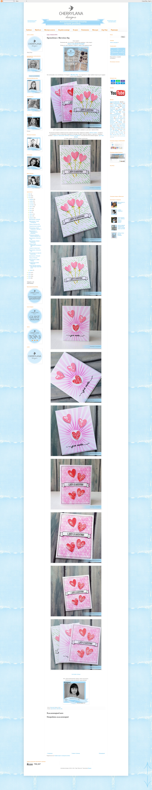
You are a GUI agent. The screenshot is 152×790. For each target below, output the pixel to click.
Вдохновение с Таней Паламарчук (34, 222)
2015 (29, 278)
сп (124, 102)
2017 (29, 274)
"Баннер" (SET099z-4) (75, 135)
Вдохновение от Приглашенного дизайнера (33, 232)
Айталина (112, 122)
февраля (31, 217)
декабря (31, 199)
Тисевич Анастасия (114, 123)
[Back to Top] (148, 768)
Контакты (85, 30)
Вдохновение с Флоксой (34, 219)
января (31, 270)
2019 (29, 197)
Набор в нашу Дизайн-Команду (121, 234)
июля (30, 208)
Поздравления (117, 113)
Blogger (89, 768)
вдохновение (53, 708)
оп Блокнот (116, 106)
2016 (29, 276)
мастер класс (113, 105)
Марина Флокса (114, 120)
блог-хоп (112, 135)
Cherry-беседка (122, 135)
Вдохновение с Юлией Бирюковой (34, 241)
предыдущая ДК (117, 103)
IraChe (111, 117)
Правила (38, 30)
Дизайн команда (64, 30)
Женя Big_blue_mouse (114, 134)
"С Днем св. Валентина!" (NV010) (61, 135)
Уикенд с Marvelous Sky (34, 224)
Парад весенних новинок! (35, 226)
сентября (31, 204)
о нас (117, 117)
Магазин (95, 30)
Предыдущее (102, 753)
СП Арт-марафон (114, 130)
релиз (121, 129)
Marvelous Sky (74, 74)
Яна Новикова (117, 127)
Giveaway (123, 134)
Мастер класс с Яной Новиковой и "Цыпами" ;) (35, 228)
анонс (116, 129)
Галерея (75, 30)
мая (30, 212)
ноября (31, 201)
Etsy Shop (104, 30)
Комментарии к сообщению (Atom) (62, 755)
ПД (110, 133)
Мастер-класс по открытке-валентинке (35, 253)
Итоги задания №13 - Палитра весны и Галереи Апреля (121, 220)
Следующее (50, 753)
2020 (29, 195)
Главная (29, 30)
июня (30, 210)
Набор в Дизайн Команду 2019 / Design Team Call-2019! (35, 267)
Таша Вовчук (122, 125)
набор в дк (115, 126)
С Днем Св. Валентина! (34, 248)
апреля (31, 214)
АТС (112, 137)
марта (30, 216)
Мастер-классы (49, 30)
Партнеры (114, 30)
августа (31, 206)
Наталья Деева (119, 118)
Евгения (120, 122)
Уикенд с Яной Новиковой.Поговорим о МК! (35, 245)
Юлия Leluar (120, 131)
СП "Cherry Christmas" (118, 133)
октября (31, 203)
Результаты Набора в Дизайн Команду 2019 (34, 236)
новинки (123, 123)
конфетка (114, 125)
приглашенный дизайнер (116, 116)
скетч (117, 135)
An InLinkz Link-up (76, 674)
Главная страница (76, 753)
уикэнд (123, 105)
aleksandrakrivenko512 (115, 114)
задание (120, 109)
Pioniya (123, 112)
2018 (29, 272)
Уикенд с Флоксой (33, 257)
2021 (29, 194)
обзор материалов (115, 110)
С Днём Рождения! (120, 210)
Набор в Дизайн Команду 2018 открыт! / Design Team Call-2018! (121, 227)
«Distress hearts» (93, 132)
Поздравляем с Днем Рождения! (34, 263)
